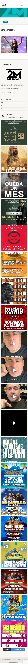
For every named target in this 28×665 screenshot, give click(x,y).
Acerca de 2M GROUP (6, 99)
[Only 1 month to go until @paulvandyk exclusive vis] (14, 185)
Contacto (3, 109)
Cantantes (8, 34)
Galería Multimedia (5, 103)
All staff (5, 21)
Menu (24, 5)
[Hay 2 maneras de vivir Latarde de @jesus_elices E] (14, 212)
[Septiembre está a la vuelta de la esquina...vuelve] (14, 132)
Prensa (2, 105)
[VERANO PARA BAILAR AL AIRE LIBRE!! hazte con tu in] (14, 476)
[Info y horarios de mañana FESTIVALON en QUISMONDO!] (14, 264)
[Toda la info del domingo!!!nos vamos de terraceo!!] (14, 449)
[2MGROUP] (9, 5)
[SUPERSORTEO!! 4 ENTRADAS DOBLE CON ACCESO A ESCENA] (14, 291)
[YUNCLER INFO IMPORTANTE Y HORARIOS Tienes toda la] (14, 634)
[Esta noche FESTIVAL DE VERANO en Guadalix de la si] (14, 555)
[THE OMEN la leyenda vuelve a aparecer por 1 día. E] (14, 238)
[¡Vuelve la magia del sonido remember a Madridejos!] (14, 528)
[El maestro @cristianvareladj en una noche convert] (14, 423)
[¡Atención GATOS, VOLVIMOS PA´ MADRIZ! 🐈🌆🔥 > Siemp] (14, 317)
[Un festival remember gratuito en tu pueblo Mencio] (14, 344)
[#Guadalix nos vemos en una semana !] (14, 608)
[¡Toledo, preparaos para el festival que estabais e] (14, 502)
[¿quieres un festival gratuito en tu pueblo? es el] (14, 396)
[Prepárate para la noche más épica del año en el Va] (14, 581)
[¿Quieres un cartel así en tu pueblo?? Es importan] (14, 370)
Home (2, 96)
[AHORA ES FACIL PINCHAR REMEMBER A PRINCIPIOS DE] (14, 159)
